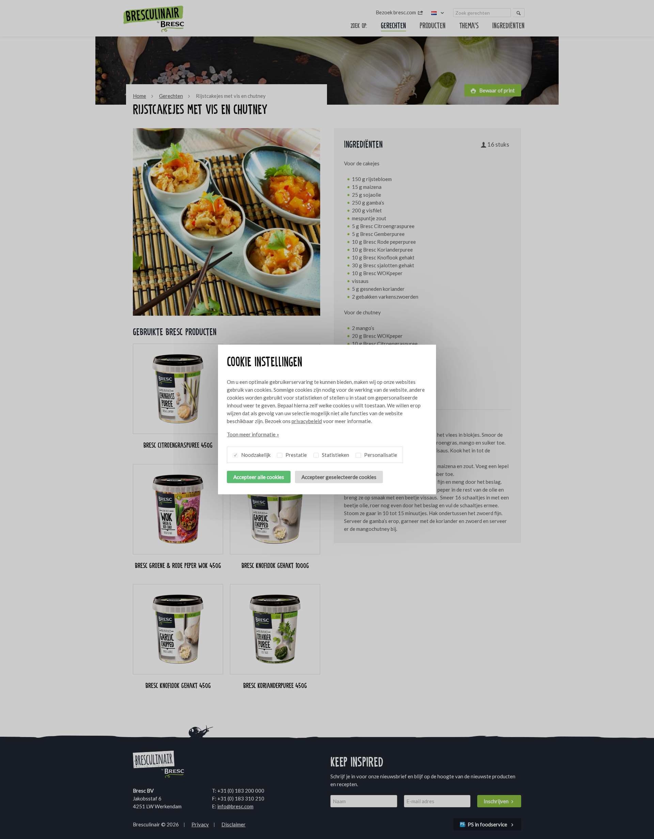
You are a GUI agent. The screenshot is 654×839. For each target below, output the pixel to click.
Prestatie (295, 455)
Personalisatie (380, 455)
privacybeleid (307, 421)
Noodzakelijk (255, 455)
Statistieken (335, 455)
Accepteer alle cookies (258, 477)
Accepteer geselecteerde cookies (338, 477)
